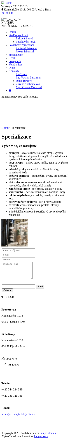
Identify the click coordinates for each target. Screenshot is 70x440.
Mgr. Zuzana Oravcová (29, 87)
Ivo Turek (21, 74)
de (11, 12)
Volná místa (15, 64)
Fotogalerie (15, 61)
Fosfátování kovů (26, 41)
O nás (12, 67)
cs (2, 12)
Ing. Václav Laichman (28, 77)
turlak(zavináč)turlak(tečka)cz (18, 414)
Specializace (16, 54)
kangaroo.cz (41, 436)
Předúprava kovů (18, 35)
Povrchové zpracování (21, 44)
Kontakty (14, 71)
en (7, 12)
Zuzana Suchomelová (28, 84)
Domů (12, 31)
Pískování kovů (24, 38)
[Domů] (6, 3)
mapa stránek (48, 433)
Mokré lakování (25, 51)
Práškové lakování (26, 48)
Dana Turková (24, 80)
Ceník (12, 57)
